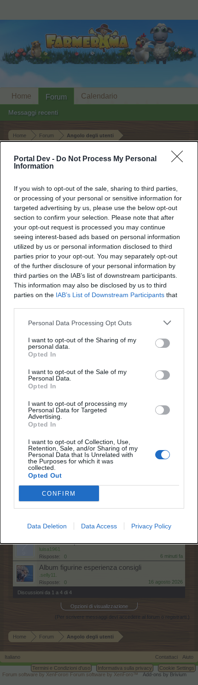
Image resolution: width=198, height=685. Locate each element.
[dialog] (99, 342)
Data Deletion (47, 526)
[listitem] (99, 323)
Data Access (99, 526)
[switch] (162, 343)
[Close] (180, 159)
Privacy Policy (151, 526)
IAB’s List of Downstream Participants (110, 295)
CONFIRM (59, 493)
